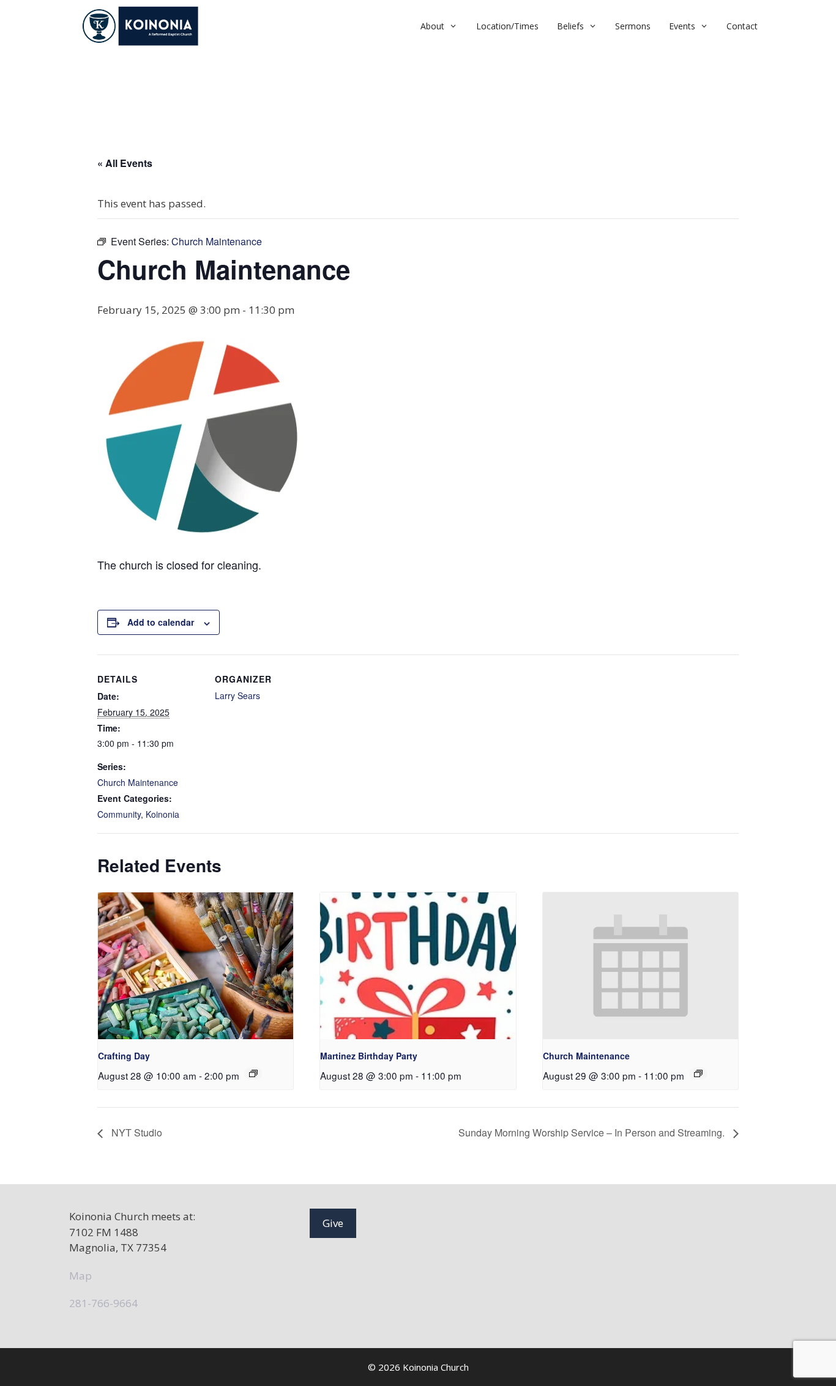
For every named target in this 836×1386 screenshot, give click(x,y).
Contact (742, 26)
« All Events (124, 163)
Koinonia (162, 814)
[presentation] (195, 965)
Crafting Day (124, 1056)
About (432, 26)
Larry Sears (237, 695)
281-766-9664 (103, 1303)
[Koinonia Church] (141, 26)
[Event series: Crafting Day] (253, 1073)
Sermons (633, 26)
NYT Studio (135, 1132)
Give (333, 1223)
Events (682, 26)
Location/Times (507, 26)
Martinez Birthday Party (368, 1056)
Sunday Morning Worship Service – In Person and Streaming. (592, 1132)
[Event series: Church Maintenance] (698, 1073)
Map (80, 1276)
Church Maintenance (137, 782)
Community (119, 814)
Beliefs (570, 26)
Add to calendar (160, 622)
